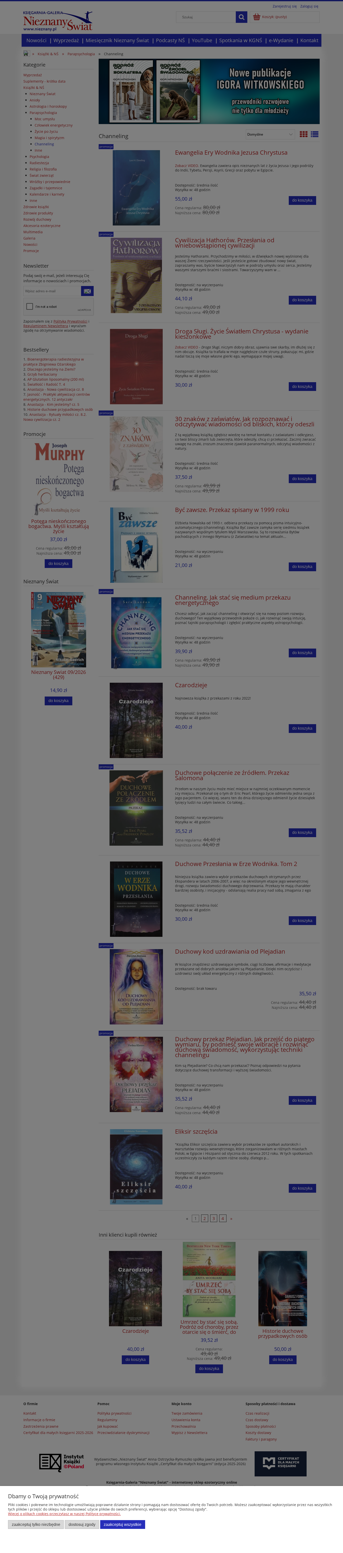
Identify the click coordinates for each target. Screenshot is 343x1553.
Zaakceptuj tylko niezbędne (36, 1524)
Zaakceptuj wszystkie (122, 1524)
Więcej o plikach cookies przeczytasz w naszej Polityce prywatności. (64, 1513)
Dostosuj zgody (82, 1524)
